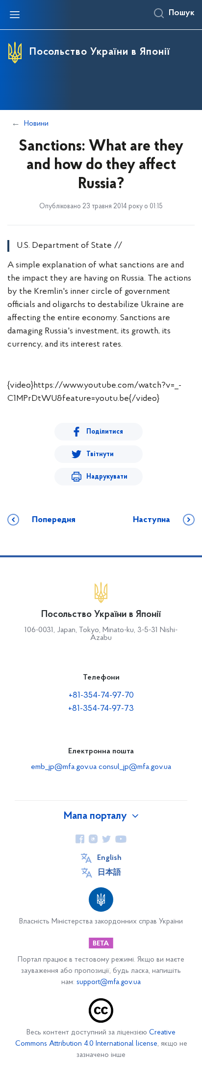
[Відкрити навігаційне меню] (15, 15)
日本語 (109, 873)
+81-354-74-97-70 (101, 695)
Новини (36, 124)
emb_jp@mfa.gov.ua (64, 767)
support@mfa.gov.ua (108, 982)
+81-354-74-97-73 (101, 708)
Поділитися (104, 432)
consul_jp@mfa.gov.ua (135, 767)
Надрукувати (106, 477)
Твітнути (100, 454)
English (109, 858)
